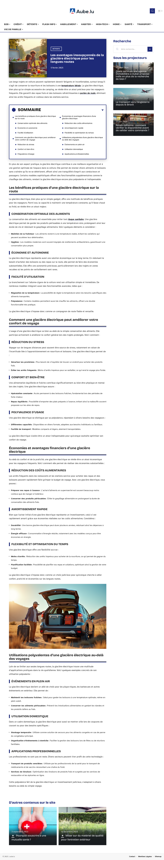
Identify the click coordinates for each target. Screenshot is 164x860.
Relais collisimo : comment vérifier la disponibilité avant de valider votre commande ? (132, 128)
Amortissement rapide (74, 128)
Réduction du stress (26, 144)
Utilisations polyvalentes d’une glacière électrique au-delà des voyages (82, 138)
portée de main (88, 93)
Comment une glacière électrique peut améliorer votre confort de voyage (35, 138)
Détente (56, 49)
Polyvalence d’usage (26, 154)
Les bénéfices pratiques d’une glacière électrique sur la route (35, 117)
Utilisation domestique (74, 149)
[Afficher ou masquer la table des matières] (72, 110)
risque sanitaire (76, 219)
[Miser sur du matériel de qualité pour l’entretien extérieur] (82, 826)
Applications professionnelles (77, 154)
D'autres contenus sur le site (32, 803)
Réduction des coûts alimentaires (78, 123)
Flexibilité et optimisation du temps (79, 133)
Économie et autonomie (27, 128)
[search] (152, 10)
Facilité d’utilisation (25, 133)
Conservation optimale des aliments (32, 123)
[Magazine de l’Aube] (82, 11)
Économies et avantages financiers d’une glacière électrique (79, 117)
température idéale (71, 85)
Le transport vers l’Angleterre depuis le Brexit (133, 103)
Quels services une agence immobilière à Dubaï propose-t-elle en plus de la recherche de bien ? (133, 75)
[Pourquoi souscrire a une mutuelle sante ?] (33, 826)
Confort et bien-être (26, 149)
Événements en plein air (75, 144)
